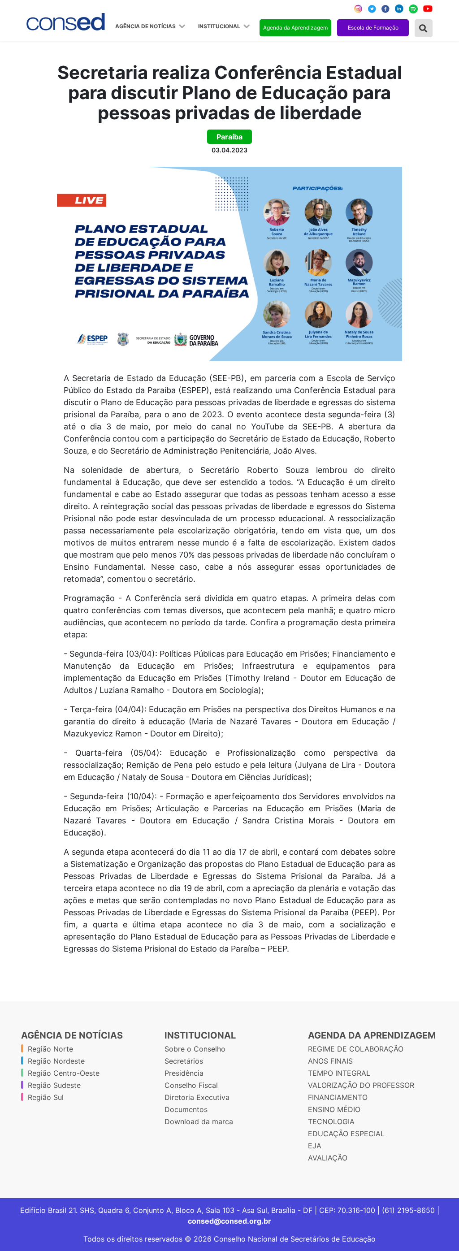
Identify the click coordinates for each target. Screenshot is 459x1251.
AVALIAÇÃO (327, 1157)
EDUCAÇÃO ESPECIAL (346, 1133)
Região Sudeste (54, 1085)
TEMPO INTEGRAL (339, 1073)
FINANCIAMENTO (338, 1097)
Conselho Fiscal (191, 1085)
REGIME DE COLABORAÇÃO (355, 1048)
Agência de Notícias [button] (146, 26)
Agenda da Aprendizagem (295, 27)
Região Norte (50, 1048)
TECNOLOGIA (331, 1121)
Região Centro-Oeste (64, 1073)
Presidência (184, 1073)
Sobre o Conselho (195, 1048)
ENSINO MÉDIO (334, 1109)
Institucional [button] (220, 26)
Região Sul (46, 1097)
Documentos (186, 1109)
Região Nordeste (56, 1060)
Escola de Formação (373, 27)
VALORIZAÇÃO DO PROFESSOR (361, 1085)
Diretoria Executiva (197, 1097)
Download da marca (199, 1121)
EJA (314, 1145)
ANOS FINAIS (330, 1060)
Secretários (184, 1060)
